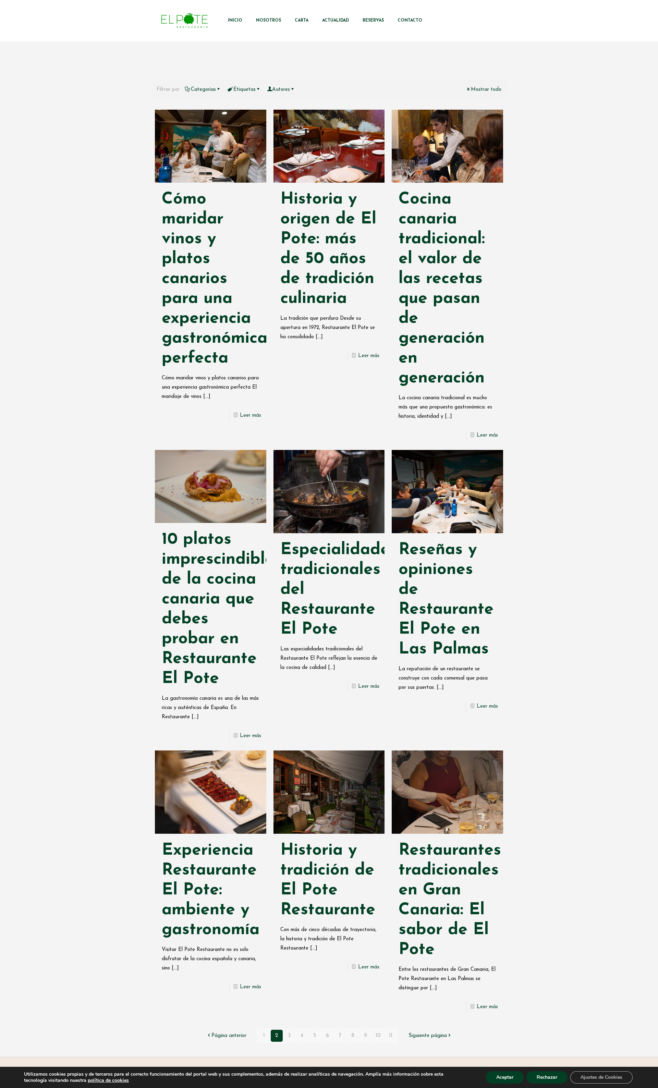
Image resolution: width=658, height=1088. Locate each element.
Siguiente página (428, 1035)
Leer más (250, 415)
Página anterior (228, 1035)
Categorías (203, 89)
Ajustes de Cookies (601, 1077)
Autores (281, 89)
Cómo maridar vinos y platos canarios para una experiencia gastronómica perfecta (214, 279)
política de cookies (108, 1080)
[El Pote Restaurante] (184, 20)
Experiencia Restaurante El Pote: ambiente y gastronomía (210, 890)
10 (378, 1035)
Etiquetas (244, 89)
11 (390, 1035)
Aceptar (504, 1077)
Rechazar (547, 1077)
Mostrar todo (486, 89)
